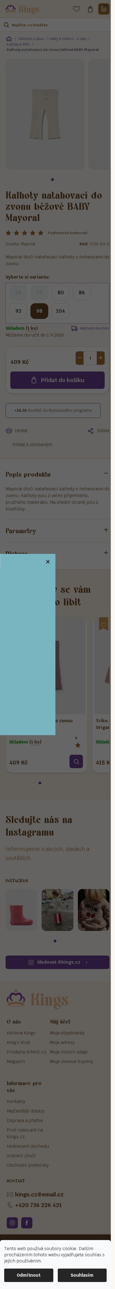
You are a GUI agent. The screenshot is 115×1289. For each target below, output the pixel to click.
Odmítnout (28, 1275)
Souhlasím (82, 1275)
